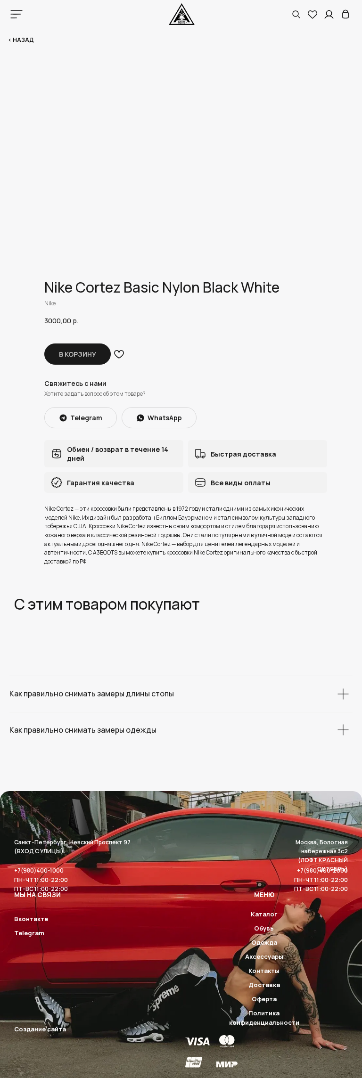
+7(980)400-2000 (322, 870)
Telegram (29, 933)
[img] (345, 14)
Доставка (264, 984)
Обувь (264, 928)
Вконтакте (31, 919)
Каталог (264, 914)
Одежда (264, 942)
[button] (296, 14)
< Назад (21, 40)
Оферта (264, 999)
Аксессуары (264, 956)
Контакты (264, 970)
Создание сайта (40, 1029)
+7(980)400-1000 (39, 870)
